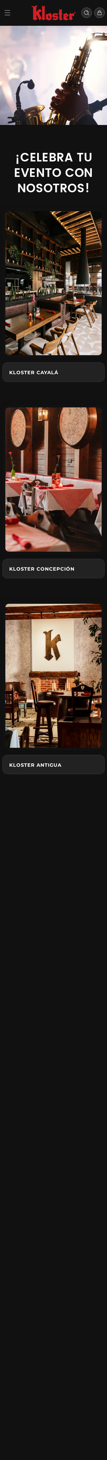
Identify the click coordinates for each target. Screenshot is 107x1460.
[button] (7, 12)
